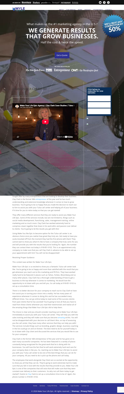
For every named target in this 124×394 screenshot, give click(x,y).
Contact (108, 9)
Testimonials (98, 9)
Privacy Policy (87, 391)
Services (42, 386)
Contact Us (85, 386)
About (61, 9)
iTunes (99, 98)
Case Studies (75, 386)
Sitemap (75, 391)
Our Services (70, 9)
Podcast (88, 9)
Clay (29, 374)
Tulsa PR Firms (52, 386)
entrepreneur (41, 199)
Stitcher (99, 105)
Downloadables (99, 111)
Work (80, 9)
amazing (61, 317)
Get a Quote (62, 55)
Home (35, 386)
